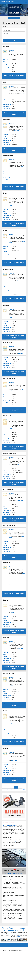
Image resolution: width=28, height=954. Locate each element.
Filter (14, 40)
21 (11, 789)
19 (3, 789)
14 (3, 787)
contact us (18, 936)
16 (11, 787)
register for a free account (12, 825)
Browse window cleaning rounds (7, 1)
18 (20, 787)
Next (24, 789)
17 (15, 787)
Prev (4, 785)
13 (20, 785)
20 (7, 789)
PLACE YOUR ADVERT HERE (14, 18)
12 (15, 785)
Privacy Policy (7, 945)
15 (7, 787)
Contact (22, 945)
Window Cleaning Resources (14, 841)
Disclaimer (15, 945)
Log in (4, 825)
